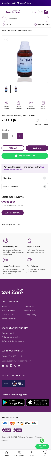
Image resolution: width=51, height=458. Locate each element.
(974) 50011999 (15, 356)
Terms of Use (29, 310)
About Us (6, 306)
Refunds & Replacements (13, 341)
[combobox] (25, 18)
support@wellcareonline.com (19, 361)
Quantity (5, 130)
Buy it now (37, 148)
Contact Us (29, 306)
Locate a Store (8, 314)
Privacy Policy (30, 314)
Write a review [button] (12, 212)
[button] (48, 3)
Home (3, 30)
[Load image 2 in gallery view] (16, 89)
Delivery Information (11, 337)
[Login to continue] (37, 121)
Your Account (8, 333)
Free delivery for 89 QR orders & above (16, 3)
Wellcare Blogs (8, 310)
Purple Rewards (9, 319)
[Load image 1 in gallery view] (6, 89)
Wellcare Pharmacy (26, 437)
